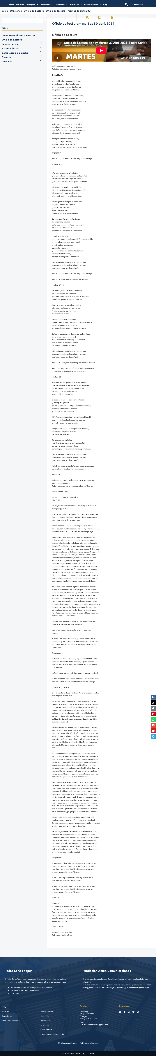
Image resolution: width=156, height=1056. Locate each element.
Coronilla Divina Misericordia (52, 1034)
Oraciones (60, 4)
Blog (105, 4)
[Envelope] (153, 725)
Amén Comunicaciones (11, 1020)
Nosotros (20, 4)
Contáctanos (7, 1016)
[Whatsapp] (153, 719)
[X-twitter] (153, 702)
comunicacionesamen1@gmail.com (94, 1024)
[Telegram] (153, 736)
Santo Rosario (46, 1029)
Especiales (74, 4)
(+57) (82, 1013)
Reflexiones (46, 4)
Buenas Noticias (91, 4)
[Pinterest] (153, 714)
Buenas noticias (47, 1011)
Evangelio (31, 4)
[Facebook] (153, 697)
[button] (126, 4)
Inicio (11, 4)
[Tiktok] (153, 708)
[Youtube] (153, 730)
